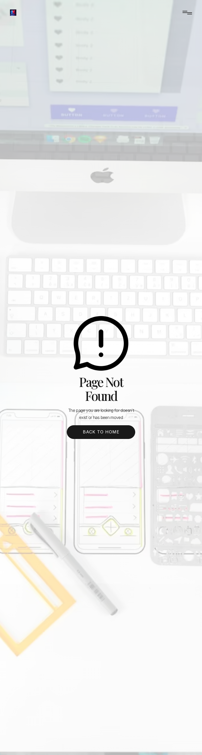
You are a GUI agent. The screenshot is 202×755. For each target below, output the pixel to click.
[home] (13, 12)
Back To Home (101, 431)
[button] (185, 13)
